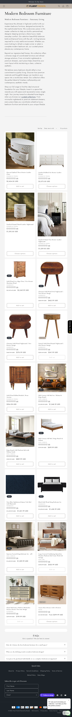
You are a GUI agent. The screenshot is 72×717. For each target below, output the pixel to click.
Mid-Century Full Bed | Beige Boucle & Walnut (50, 439)
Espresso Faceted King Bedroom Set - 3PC (20, 554)
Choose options (52, 186)
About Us (11, 671)
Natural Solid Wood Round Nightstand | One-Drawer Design (50, 344)
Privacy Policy (20, 671)
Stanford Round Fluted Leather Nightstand (20, 224)
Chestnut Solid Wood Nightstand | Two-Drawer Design (19, 344)
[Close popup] (69, 700)
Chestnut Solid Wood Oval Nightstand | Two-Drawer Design (50, 292)
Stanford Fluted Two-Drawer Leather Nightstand (50, 240)
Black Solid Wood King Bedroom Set (49, 502)
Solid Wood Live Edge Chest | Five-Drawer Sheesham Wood (20, 282)
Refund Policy (31, 675)
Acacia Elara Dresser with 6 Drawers (49, 607)
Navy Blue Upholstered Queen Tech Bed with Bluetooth (19, 503)
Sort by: (40, 128)
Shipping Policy (45, 671)
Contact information (62, 712)
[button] (4, 6)
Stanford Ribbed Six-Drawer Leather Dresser (49, 173)
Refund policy (35, 710)
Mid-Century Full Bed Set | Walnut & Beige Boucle (50, 396)
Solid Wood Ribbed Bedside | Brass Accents (17, 396)
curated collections (28, 97)
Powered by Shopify (25, 710)
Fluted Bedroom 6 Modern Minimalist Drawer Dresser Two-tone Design (18, 608)
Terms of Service (57, 671)
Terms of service (54, 710)
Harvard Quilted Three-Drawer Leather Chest (19, 173)
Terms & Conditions (32, 671)
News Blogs (41, 675)
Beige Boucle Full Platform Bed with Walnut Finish (18, 451)
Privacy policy (44, 710)
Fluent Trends (16, 710)
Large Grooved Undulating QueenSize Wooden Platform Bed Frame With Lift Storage (50, 555)
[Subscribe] (36, 695)
